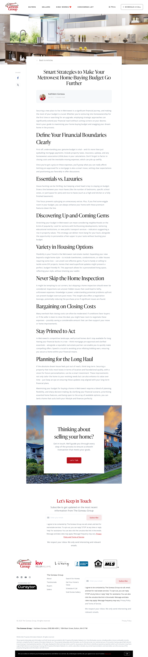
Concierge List (85, 7)
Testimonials (52, 582)
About (49, 578)
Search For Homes (73, 578)
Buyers (32, 7)
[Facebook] (17, 577)
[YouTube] (26, 577)
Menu (113, 7)
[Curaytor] (27, 589)
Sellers (46, 7)
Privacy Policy (126, 621)
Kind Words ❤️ (63, 7)
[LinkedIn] (21, 577)
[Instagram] (30, 577)
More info (108, 654)
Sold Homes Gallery (73, 592)
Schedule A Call (71, 588)
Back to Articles (46, 60)
